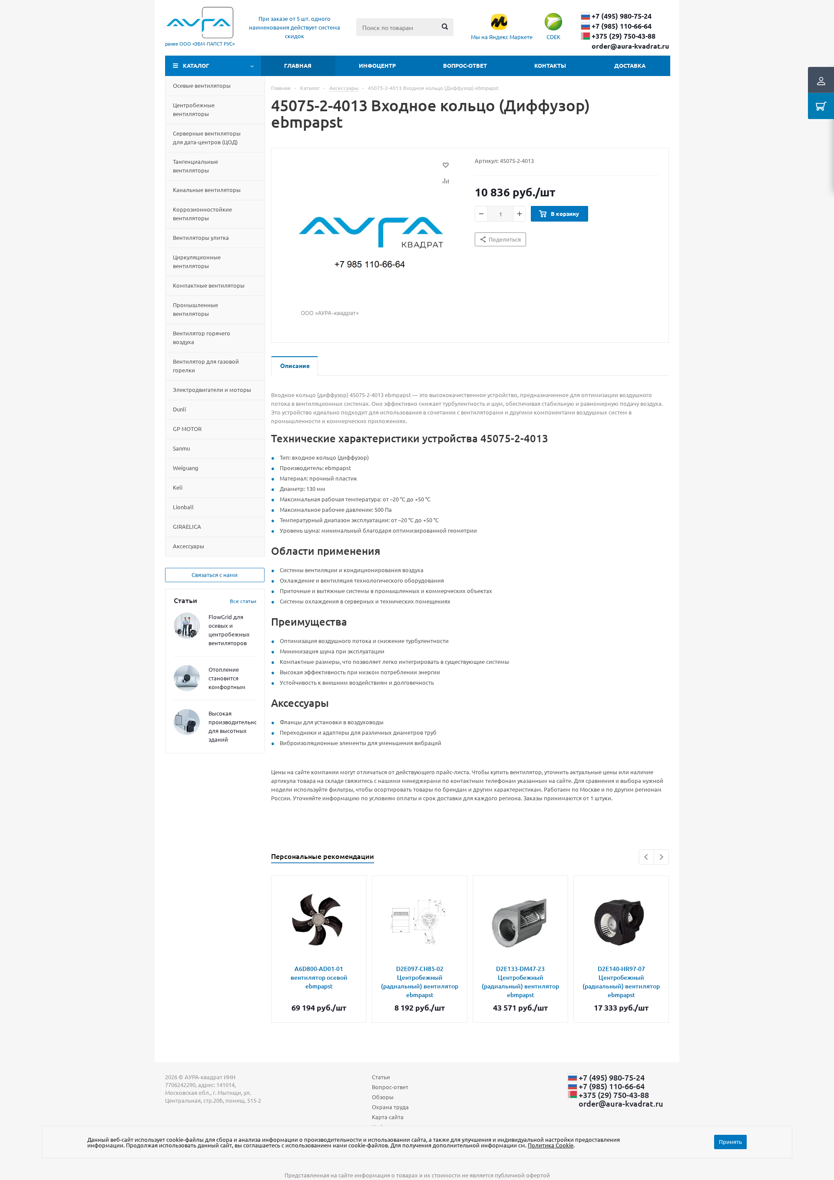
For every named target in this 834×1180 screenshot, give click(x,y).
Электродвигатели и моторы (212, 389)
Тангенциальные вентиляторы (195, 166)
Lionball (183, 506)
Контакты (550, 65)
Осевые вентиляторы (202, 85)
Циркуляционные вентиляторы (197, 261)
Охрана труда (390, 1106)
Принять (730, 1141)
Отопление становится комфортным (226, 678)
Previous (646, 857)
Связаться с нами (215, 574)
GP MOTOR (187, 428)
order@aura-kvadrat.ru (630, 46)
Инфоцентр (377, 65)
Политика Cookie (550, 1145)
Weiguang (186, 467)
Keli (177, 487)
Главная (297, 65)
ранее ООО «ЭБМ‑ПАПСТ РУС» (200, 43)
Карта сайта (388, 1116)
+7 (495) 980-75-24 (622, 16)
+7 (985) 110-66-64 (622, 26)
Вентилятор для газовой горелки (206, 366)
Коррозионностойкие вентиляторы (202, 214)
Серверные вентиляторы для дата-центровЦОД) (207, 137)
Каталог (196, 65)
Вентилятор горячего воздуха (201, 337)
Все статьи (243, 600)
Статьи (381, 1077)
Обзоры (383, 1096)
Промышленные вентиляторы (195, 309)
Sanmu (181, 448)
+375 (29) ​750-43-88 (623, 36)
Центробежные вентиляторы (194, 109)
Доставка (629, 65)
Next (661, 857)
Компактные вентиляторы (209, 285)
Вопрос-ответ (465, 65)
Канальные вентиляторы (207, 189)
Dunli (179, 409)
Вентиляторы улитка (201, 237)
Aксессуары (188, 546)
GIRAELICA (187, 526)
